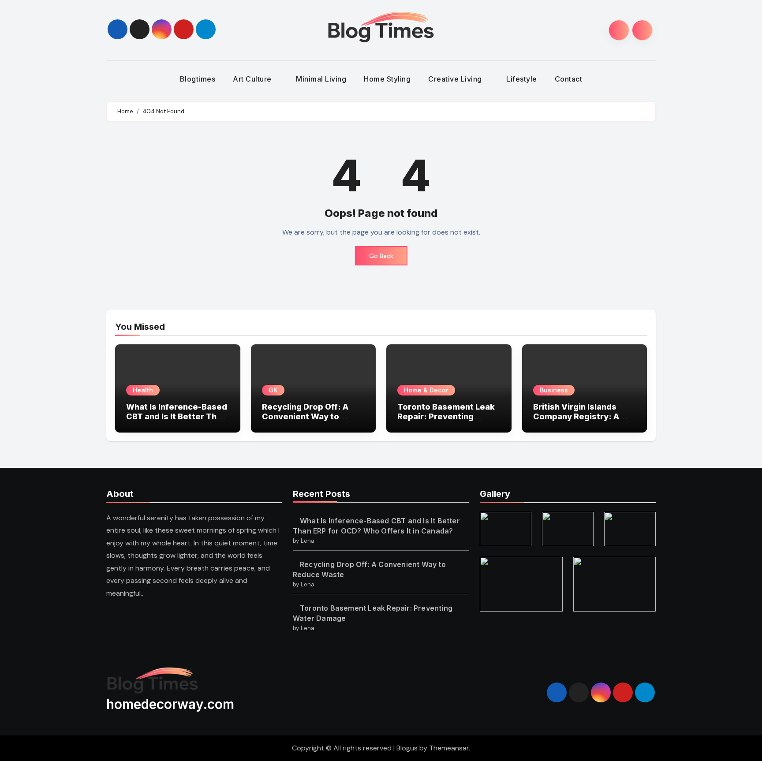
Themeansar (449, 748)
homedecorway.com (170, 704)
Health (143, 390)
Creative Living (456, 79)
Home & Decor (426, 390)
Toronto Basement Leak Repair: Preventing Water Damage (446, 416)
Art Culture (253, 79)
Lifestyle (521, 79)
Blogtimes (198, 79)
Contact (569, 79)
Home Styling (387, 79)
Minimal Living (321, 79)
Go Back (381, 256)
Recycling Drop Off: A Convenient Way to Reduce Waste (305, 416)
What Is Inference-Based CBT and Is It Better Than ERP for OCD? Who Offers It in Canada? (177, 421)
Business (554, 390)
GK (273, 390)
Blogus (407, 748)
